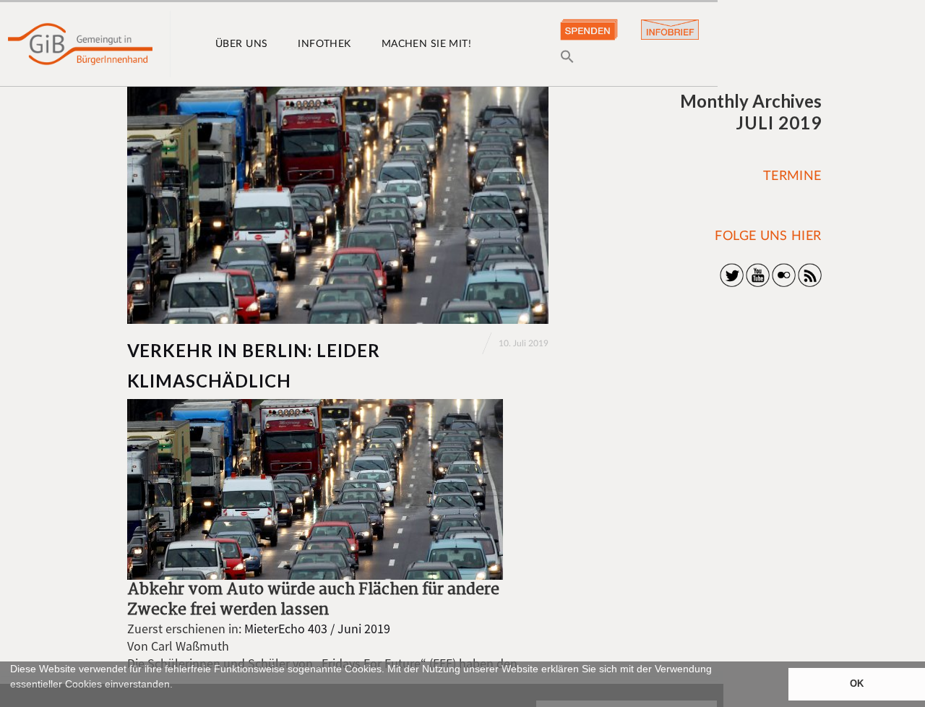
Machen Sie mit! (426, 44)
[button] (12, 700)
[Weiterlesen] (337, 205)
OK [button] (857, 684)
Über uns (241, 44)
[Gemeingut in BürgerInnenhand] (80, 44)
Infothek (324, 44)
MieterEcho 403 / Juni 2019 (317, 628)
